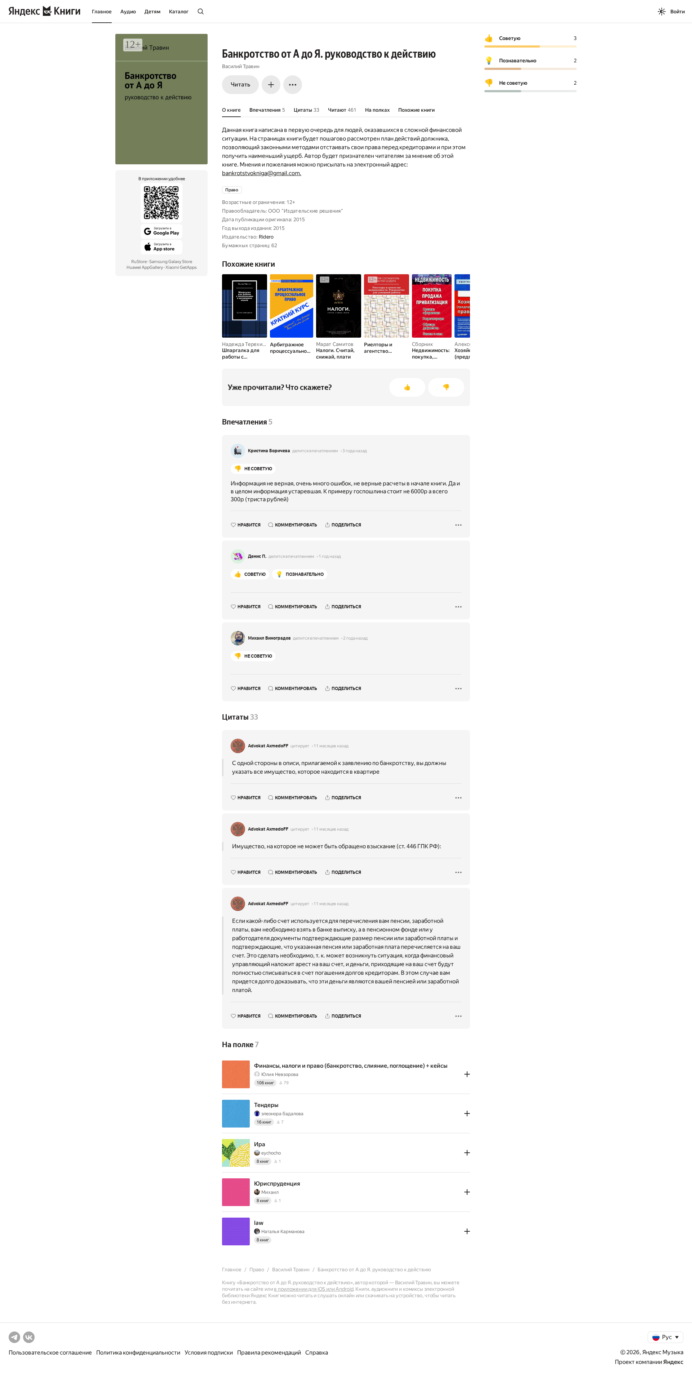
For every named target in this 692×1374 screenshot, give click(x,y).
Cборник (422, 344)
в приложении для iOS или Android (313, 1289)
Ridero (266, 237)
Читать (240, 84)
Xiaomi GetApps (181, 267)
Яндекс (673, 1362)
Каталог (178, 11)
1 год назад (330, 556)
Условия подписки (209, 1352)
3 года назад (354, 450)
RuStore (139, 261)
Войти (677, 11)
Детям (152, 11)
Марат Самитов (335, 344)
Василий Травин (241, 66)
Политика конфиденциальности (138, 1352)
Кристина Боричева (269, 450)
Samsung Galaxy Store (170, 261)
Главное (102, 11)
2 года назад (355, 638)
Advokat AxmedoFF (268, 745)
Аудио (128, 11)
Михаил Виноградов (269, 638)
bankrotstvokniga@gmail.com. (261, 173)
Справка (316, 1352)
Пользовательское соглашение (50, 1352)
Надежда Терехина (245, 344)
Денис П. (257, 556)
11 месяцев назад (331, 745)
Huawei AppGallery (145, 267)
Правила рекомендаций (269, 1352)
